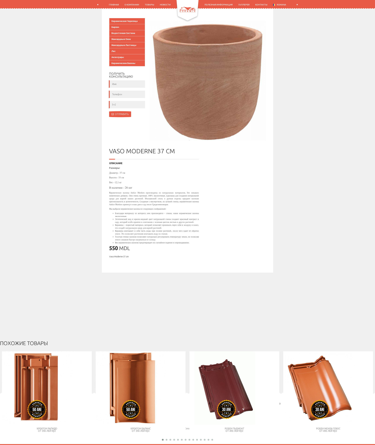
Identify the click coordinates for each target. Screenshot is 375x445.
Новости (165, 4)
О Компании (132, 4)
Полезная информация (218, 4)
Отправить (122, 114)
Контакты (261, 4)
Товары (149, 4)
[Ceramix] (187, 9)
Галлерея (243, 4)
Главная (114, 4)
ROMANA (281, 4)
